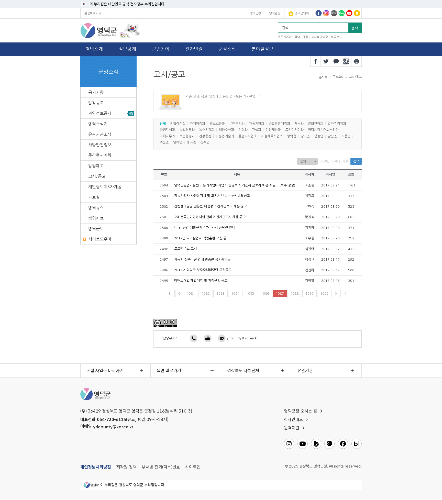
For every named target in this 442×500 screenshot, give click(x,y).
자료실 (94, 197)
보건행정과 (187, 136)
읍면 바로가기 (169, 370)
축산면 (164, 142)
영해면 (177, 142)
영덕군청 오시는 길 (300, 411)
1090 (324, 293)
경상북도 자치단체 (243, 370)
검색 (356, 161)
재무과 (299, 123)
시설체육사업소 (272, 136)
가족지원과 (256, 123)
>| (345, 293)
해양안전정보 (99, 145)
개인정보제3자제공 (104, 187)
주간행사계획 (99, 155)
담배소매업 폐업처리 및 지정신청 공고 (200, 280)
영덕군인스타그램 (326, 13)
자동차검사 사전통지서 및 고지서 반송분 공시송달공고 (212, 195)
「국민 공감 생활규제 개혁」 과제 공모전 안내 (204, 227)
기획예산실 (177, 123)
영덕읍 (291, 136)
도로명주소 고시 (185, 249)
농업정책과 (187, 130)
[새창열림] (165, 323)
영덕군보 (96, 229)
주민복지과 (237, 123)
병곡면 (191, 142)
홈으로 (323, 77)
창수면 (204, 142)
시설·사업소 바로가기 (105, 370)
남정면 (318, 136)
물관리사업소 (247, 136)
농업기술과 (226, 136)
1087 (280, 293)
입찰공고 (96, 103)
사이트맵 (193, 467)
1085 (250, 293)
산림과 (243, 130)
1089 (309, 293)
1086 (265, 293)
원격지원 (291, 427)
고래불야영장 (319, 37)
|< (170, 293)
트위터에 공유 (326, 61)
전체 (163, 123)
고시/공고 (96, 176)
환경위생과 (167, 130)
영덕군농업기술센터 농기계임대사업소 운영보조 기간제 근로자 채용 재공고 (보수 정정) (234, 185)
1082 (206, 293)
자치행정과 (197, 123)
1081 (191, 293)
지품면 (345, 136)
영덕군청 (255, 13)
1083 (220, 293)
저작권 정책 (126, 467)
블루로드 (336, 37)
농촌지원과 (206, 130)
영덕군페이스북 (318, 13)
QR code (346, 61)
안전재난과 (273, 130)
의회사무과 (167, 136)
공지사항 (96, 92)
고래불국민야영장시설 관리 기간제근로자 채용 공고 (210, 217)
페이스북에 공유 (316, 61)
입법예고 (96, 166)
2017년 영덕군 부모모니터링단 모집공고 (202, 270)
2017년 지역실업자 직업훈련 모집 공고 (201, 238)
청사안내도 (293, 419)
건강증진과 (206, 136)
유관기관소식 (99, 134)
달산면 (332, 136)
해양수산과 (226, 130)
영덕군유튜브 (349, 13)
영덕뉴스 (96, 208)
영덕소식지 (97, 124)
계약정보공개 (99, 113)
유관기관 (305, 370)
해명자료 (96, 218)
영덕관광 (274, 13)
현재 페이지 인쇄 (356, 61)
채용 (305, 37)
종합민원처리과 (279, 123)
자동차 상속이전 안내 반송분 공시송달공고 (204, 259)
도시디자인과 (294, 130)
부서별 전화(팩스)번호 (161, 467)
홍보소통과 (217, 123)
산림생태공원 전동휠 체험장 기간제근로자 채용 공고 (210, 206)
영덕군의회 (302, 13)
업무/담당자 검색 (289, 37)
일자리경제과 (337, 123)
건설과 (256, 130)
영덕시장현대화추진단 (323, 130)
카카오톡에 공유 (336, 61)
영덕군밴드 (334, 13)
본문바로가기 (92, 13)
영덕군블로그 (341, 13)
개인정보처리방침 (95, 467)
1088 (295, 293)
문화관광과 (315, 123)
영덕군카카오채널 (357, 13)
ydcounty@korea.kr (242, 338)
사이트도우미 (99, 239)
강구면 (305, 136)
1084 (235, 293)
